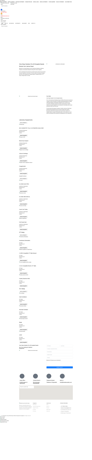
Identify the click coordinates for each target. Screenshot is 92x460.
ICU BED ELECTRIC (24, 184)
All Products (34, 404)
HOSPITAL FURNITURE (23, 186)
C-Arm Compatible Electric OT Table (27, 265)
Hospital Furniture (35, 407)
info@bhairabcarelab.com (66, 382)
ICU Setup (21, 299)
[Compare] (20, 126)
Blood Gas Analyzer (23, 140)
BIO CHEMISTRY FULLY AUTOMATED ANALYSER (31, 128)
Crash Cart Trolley (23, 209)
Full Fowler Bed (22, 222)
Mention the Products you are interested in (53, 360)
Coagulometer (22, 166)
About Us (47, 406)
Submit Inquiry (59, 367)
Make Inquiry (23, 135)
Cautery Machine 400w (24, 278)
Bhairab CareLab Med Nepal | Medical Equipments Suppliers (13, 415)
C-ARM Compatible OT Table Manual (27, 253)
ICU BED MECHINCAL (24, 196)
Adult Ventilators (23, 297)
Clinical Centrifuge (23, 153)
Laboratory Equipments (23, 130)
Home (47, 404)
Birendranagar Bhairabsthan (36, 383)
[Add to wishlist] (25, 126)
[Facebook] (20, 413)
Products (47, 407)
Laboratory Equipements (36, 406)
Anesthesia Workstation (24, 240)
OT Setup (20, 242)
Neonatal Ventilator (23, 309)
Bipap (20, 322)
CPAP (20, 335)
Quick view (23, 126)
